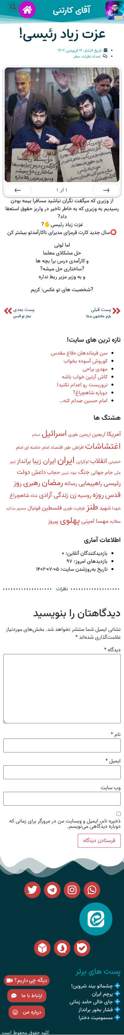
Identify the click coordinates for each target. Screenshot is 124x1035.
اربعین (98, 434)
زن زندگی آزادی (57, 495)
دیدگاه (112, 650)
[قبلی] (106, 190)
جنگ (84, 472)
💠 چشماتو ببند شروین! (96, 986)
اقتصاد (57, 447)
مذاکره (11, 509)
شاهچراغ (19, 495)
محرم (21, 508)
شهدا (116, 508)
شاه (34, 496)
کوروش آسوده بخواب (85, 361)
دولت (23, 472)
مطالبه (115, 521)
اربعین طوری (79, 435)
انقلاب (98, 461)
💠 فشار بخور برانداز (99, 1010)
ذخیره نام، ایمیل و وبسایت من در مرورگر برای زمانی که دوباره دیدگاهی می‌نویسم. (65, 824)
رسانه (70, 483)
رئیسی (112, 483)
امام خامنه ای (36, 447)
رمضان (52, 482)
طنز (92, 507)
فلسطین (52, 508)
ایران (66, 460)
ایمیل (113, 761)
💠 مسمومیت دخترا (100, 1018)
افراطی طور (74, 447)
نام (116, 734)
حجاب (53, 472)
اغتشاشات (103, 446)
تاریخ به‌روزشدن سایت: (83, 569)
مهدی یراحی (95, 369)
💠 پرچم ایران (106, 994)
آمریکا (114, 434)
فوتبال (33, 508)
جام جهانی (102, 472)
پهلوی (70, 520)
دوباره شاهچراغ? (90, 393)
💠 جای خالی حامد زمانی (95, 1002)
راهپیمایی (90, 483)
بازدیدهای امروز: (89, 561)
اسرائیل (54, 434)
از (62, 189)
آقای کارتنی (71, 10)
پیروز (53, 521)
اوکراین (82, 462)
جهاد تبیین (69, 473)
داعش (38, 472)
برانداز (24, 461)
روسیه (84, 495)
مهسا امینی (94, 521)
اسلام (36, 435)
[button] (13, 6)
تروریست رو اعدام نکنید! (82, 385)
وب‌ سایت (111, 787)
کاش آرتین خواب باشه (84, 377)
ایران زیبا (44, 461)
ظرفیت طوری (74, 508)
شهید (105, 508)
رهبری (31, 483)
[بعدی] (18, 190)
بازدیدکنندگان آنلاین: (85, 553)
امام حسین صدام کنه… (83, 401)
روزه (98, 495)
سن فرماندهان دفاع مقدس (79, 353)
